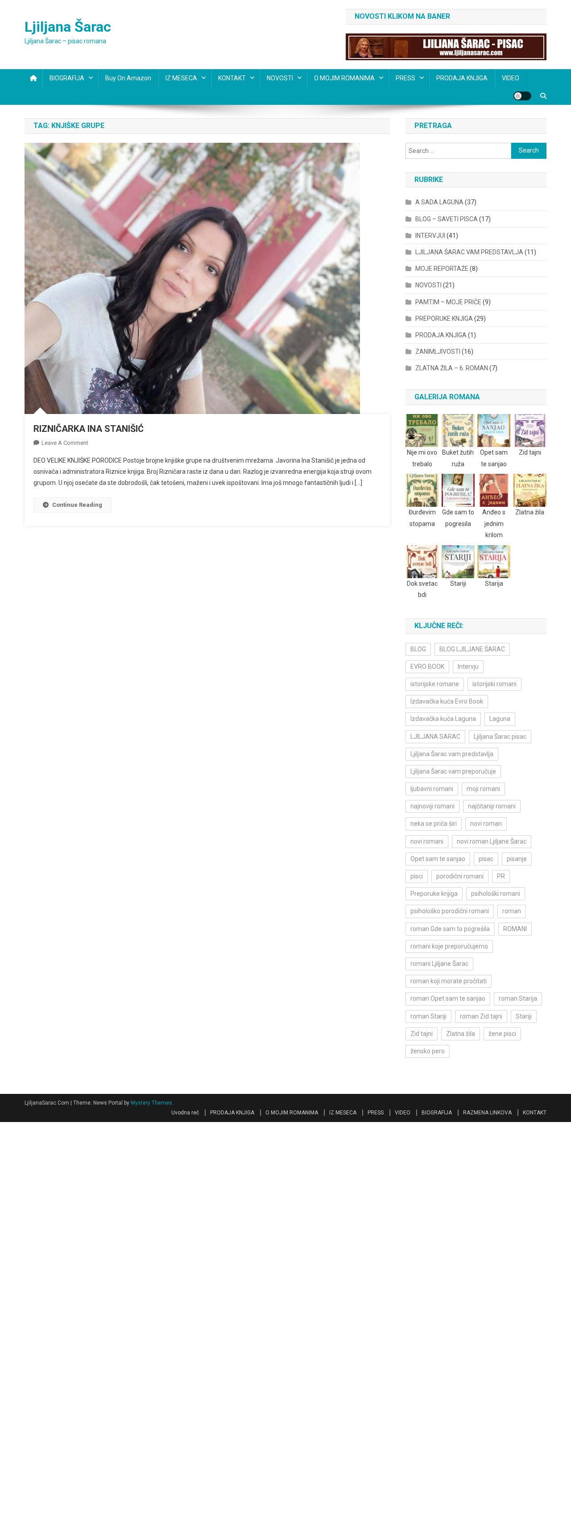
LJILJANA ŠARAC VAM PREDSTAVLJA (469, 252)
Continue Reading (77, 504)
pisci (416, 876)
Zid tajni (421, 1033)
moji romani (483, 788)
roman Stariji (428, 1016)
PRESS (405, 78)
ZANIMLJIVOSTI (437, 351)
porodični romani (460, 876)
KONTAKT (232, 78)
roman (511, 911)
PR (501, 876)
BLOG (418, 649)
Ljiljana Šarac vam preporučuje (453, 771)
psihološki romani (495, 893)
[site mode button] (522, 95)
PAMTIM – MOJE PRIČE (448, 302)
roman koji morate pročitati (448, 981)
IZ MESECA (181, 78)
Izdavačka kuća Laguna (443, 718)
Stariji (524, 1016)
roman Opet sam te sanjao (447, 998)
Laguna (499, 718)
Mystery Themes (151, 1103)
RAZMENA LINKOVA (487, 1113)
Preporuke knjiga (434, 893)
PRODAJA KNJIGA (462, 78)
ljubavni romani (431, 788)
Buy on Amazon (128, 78)
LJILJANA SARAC (435, 736)
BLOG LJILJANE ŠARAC (472, 649)
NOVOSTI (280, 78)
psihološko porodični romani (449, 911)
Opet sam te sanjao (437, 858)
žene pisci (502, 1033)
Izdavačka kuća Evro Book (446, 701)
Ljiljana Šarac (68, 26)
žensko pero (427, 1051)
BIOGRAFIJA (67, 78)
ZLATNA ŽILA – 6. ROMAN (451, 368)
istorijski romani (494, 683)
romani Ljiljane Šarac (439, 963)
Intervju (468, 666)
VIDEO (510, 78)
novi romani (426, 841)
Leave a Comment (64, 442)
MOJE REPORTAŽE (441, 268)
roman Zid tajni (481, 1016)
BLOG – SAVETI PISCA (446, 219)
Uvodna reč (185, 1113)
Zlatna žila (460, 1033)
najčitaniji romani (492, 806)
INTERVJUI (430, 235)
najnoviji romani (432, 806)
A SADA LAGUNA (439, 202)
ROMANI (515, 928)
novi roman (486, 823)
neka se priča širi (433, 823)
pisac (486, 858)
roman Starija (518, 998)
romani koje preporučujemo (449, 946)
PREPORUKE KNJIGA (444, 318)
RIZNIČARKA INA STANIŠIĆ (88, 428)
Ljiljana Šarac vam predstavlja (451, 754)
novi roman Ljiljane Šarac (491, 841)
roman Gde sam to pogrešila (450, 928)
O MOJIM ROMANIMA (344, 78)
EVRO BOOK (427, 666)
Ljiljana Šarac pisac (500, 736)
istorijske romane (434, 683)
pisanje (517, 858)
